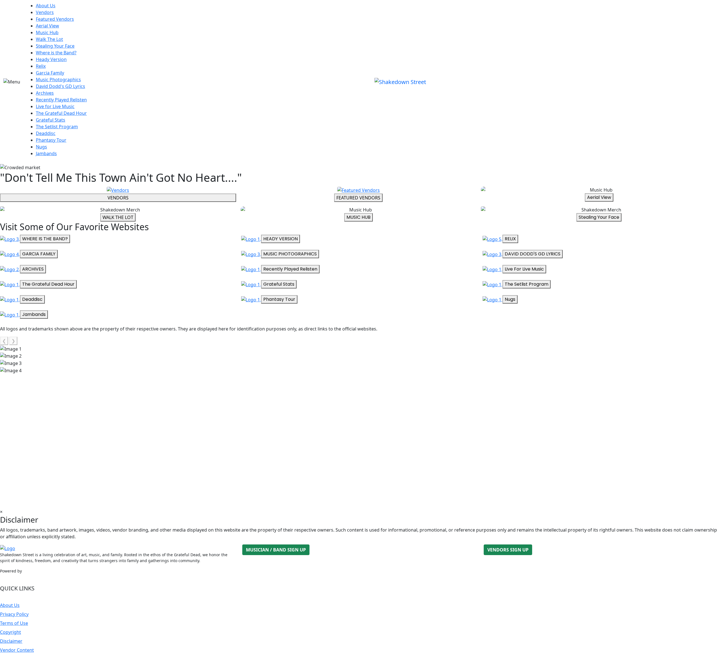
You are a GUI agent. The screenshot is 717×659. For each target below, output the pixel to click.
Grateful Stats (50, 120)
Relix (41, 66)
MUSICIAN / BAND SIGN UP (276, 550)
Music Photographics (58, 79)
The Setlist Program (57, 127)
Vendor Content (17, 650)
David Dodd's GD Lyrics (60, 86)
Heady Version (51, 59)
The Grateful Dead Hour (61, 113)
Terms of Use (14, 623)
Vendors (45, 12)
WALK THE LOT (118, 217)
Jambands (46, 153)
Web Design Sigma (41, 571)
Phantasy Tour (51, 140)
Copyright (10, 632)
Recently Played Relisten (61, 100)
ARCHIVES (33, 269)
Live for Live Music (55, 106)
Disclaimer (11, 641)
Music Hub (47, 32)
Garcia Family (50, 73)
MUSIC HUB (358, 217)
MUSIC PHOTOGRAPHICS (290, 254)
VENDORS (118, 198)
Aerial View (47, 26)
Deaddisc (45, 133)
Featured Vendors (55, 19)
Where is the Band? (56, 53)
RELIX (510, 239)
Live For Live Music (524, 269)
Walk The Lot (49, 39)
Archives (45, 93)
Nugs (41, 147)
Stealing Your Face (55, 46)
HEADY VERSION (280, 239)
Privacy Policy (14, 614)
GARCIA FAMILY (38, 254)
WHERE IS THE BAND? (45, 239)
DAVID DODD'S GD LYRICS (532, 254)
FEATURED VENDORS (358, 198)
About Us (45, 6)
